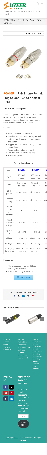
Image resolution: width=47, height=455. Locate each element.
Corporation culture (8, 343)
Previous (32, 33)
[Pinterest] (11, 393)
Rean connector (36, 367)
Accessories (22, 355)
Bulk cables (22, 342)
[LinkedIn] (11, 398)
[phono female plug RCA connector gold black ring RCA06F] (23, 57)
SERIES (35, 339)
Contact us (7, 350)
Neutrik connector (36, 362)
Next (40, 33)
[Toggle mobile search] (38, 3)
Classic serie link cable (37, 353)
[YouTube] (5, 393)
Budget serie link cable (37, 343)
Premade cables (24, 347)
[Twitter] (11, 387)
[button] (5, 319)
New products (23, 358)
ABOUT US (7, 339)
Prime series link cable (37, 357)
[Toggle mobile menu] (42, 3)
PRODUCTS (22, 339)
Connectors (22, 345)
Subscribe (23, 423)
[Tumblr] (5, 398)
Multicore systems (21, 351)
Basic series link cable (37, 348)
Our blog (6, 347)
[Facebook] (5, 387)
